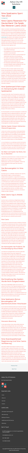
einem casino (4, 37)
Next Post (14, 369)
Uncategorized (4, 18)
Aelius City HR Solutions (16, 3)
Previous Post (14, 365)
